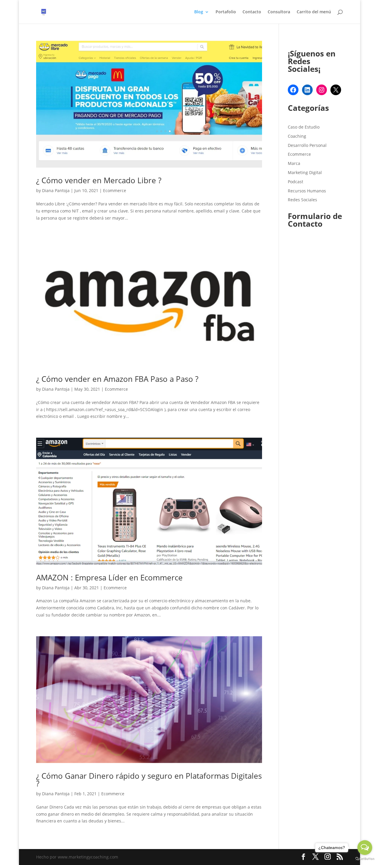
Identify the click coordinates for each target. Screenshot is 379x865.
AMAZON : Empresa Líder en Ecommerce (109, 577)
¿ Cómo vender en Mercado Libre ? (98, 180)
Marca (294, 163)
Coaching (297, 136)
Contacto (252, 12)
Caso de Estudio (303, 127)
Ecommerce (114, 190)
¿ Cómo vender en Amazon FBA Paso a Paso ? (117, 379)
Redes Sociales (302, 199)
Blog (198, 12)
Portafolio (226, 12)
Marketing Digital (305, 172)
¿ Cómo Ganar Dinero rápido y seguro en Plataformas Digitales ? (149, 779)
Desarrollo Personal (307, 145)
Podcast (295, 181)
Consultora (279, 12)
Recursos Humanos (307, 191)
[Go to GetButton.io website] (364, 859)
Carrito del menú (314, 12)
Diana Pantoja (56, 190)
